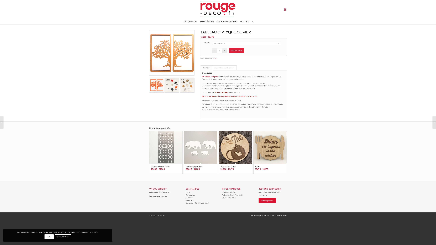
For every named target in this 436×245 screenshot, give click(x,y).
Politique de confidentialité (232, 195)
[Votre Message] (2, 122)
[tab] (206, 67)
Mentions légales (229, 192)
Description (206, 68)
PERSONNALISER (63, 237)
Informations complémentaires (224, 68)
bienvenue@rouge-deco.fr (159, 192)
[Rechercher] (252, 21)
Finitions (206, 42)
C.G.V (188, 192)
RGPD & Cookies (228, 198)
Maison (215, 58)
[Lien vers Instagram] (285, 9)
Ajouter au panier (236, 50)
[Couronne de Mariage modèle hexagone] (434, 122)
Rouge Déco (161, 215)
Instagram (263, 195)
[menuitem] (190, 21)
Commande (190, 195)
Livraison (189, 198)
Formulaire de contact (158, 196)
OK (49, 237)
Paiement (190, 200)
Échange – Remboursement (197, 203)
